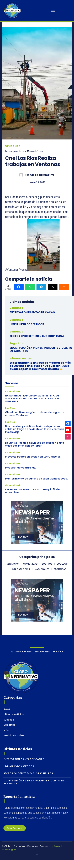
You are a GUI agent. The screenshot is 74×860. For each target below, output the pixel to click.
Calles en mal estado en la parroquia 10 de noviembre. (32, 491)
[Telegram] (41, 287)
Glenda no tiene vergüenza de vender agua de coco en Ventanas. (34, 414)
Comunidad (12, 391)
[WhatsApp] (30, 287)
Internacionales (20, 358)
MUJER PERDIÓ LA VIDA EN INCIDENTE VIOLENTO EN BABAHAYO (40, 349)
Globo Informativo (42, 174)
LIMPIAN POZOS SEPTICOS (26, 324)
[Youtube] (68, 430)
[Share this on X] (52, 287)
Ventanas (12, 146)
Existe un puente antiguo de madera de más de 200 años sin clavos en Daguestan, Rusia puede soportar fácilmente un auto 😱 (40, 366)
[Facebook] (37, 855)
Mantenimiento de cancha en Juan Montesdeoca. (36, 478)
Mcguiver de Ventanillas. (20, 467)
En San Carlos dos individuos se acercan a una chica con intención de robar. (34, 444)
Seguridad (16, 343)
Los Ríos (10, 408)
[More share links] (64, 287)
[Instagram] (68, 437)
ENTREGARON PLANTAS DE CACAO (32, 312)
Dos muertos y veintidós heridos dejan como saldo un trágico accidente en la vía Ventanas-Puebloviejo (35, 429)
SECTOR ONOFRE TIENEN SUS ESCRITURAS (37, 336)
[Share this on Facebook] (19, 287)
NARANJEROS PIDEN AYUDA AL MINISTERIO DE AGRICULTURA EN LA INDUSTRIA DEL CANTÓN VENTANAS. (32, 398)
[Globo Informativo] (22, 175)
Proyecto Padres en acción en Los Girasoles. (33, 456)
